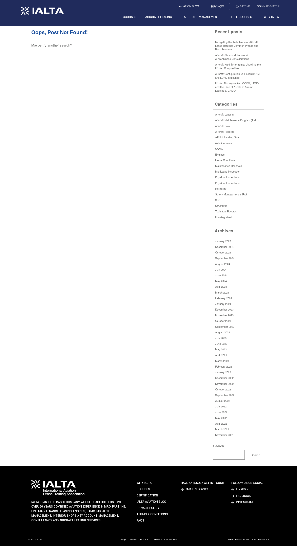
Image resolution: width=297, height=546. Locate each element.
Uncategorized (223, 217)
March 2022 (222, 429)
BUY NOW (217, 6)
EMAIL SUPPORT (196, 489)
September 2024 (224, 258)
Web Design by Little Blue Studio (248, 539)
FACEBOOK (243, 496)
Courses (143, 489)
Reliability (220, 189)
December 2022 (224, 378)
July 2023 (220, 338)
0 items (245, 6)
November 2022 (224, 384)
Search (218, 445)
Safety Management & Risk (231, 194)
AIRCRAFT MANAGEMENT (202, 17)
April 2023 (221, 355)
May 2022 (221, 418)
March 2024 (222, 292)
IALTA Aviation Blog (151, 502)
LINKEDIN (242, 489)
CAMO (219, 149)
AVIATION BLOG (189, 6)
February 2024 (223, 298)
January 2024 (223, 304)
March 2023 (222, 361)
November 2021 (224, 435)
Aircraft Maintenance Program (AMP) (236, 120)
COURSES (129, 17)
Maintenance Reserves (228, 166)
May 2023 (221, 349)
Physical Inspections (227, 177)
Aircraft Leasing (224, 114)
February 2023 (223, 366)
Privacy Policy (148, 508)
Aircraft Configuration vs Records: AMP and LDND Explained (238, 75)
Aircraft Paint (223, 126)
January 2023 (223, 372)
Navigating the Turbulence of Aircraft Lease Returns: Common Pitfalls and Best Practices (236, 45)
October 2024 (223, 252)
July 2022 (220, 406)
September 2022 (224, 395)
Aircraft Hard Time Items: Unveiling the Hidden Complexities (238, 66)
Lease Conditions (225, 160)
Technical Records (226, 211)
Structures (221, 206)
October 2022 (223, 389)
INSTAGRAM (244, 502)
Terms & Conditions (152, 514)
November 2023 (224, 315)
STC (217, 200)
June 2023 (221, 344)
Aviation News (223, 143)
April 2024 (221, 286)
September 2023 (224, 327)
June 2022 (221, 412)
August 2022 (222, 401)
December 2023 (224, 309)
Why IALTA (144, 483)
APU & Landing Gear (227, 137)
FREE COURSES (242, 17)
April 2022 (221, 423)
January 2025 (223, 241)
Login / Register (267, 6)
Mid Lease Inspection (227, 171)
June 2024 (221, 275)
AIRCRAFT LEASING (159, 17)
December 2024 (224, 247)
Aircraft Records (224, 132)
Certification (147, 495)
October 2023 (223, 321)
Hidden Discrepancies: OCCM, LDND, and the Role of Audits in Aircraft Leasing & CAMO (237, 86)
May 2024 (221, 281)
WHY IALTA (271, 17)
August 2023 (222, 332)
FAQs (140, 520)
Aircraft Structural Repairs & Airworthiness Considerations (232, 57)
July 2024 (220, 269)
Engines (220, 154)
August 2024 (222, 264)
